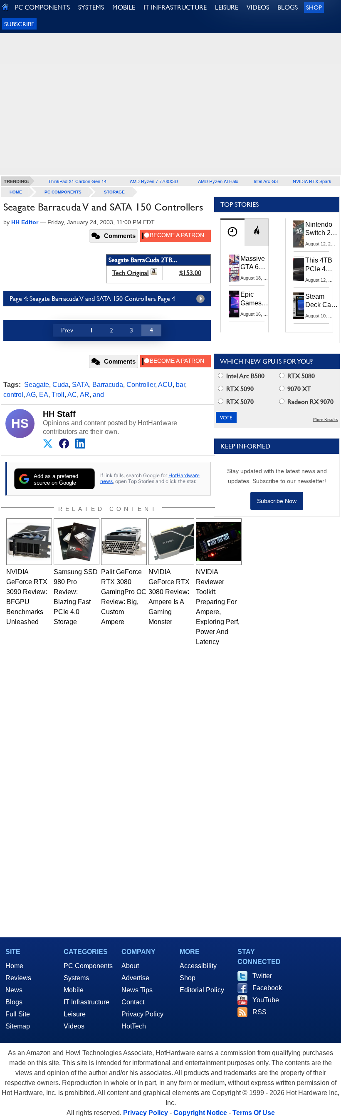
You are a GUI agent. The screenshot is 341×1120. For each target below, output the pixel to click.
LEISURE (226, 7)
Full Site (17, 1014)
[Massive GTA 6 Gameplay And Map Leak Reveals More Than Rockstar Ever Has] (234, 268)
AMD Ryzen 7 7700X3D (154, 181)
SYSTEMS (91, 7)
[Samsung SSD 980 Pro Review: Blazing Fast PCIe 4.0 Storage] (76, 541)
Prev (67, 330)
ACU (165, 384)
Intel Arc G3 (266, 181)
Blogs (13, 1002)
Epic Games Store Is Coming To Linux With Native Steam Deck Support (256, 299)
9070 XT (298, 389)
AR (84, 394)
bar (180, 384)
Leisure (75, 1014)
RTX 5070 (239, 402)
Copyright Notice (200, 1112)
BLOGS (287, 7)
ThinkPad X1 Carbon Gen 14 (77, 181)
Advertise (135, 977)
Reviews (18, 977)
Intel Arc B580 (244, 376)
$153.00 (190, 273)
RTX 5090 (239, 389)
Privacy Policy (142, 1014)
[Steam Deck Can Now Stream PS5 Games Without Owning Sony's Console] (299, 305)
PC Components (63, 192)
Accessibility (198, 965)
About (130, 965)
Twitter (262, 975)
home (16, 192)
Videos (74, 1026)
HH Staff (59, 414)
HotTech (133, 1026)
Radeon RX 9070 (310, 402)
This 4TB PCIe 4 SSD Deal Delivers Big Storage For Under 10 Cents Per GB (320, 265)
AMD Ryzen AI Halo (218, 181)
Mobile (74, 990)
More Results (325, 419)
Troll (58, 394)
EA (43, 394)
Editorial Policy (202, 990)
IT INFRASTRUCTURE (175, 7)
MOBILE (123, 7)
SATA (80, 384)
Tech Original (130, 273)
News (13, 990)
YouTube (265, 1000)
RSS (259, 1012)
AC (72, 394)
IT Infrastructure (86, 1002)
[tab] (232, 232)
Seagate (36, 384)
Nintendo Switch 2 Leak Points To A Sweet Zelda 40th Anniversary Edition (323, 229)
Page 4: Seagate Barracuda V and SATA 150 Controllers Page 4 (92, 298)
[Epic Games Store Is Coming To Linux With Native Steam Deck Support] (234, 303)
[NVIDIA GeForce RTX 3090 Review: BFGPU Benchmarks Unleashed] (29, 541)
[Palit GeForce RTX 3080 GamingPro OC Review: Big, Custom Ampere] (123, 541)
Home (14, 965)
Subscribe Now (277, 501)
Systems (76, 977)
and (98, 394)
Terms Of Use (253, 1112)
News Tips (137, 990)
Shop (314, 7)
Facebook (267, 987)
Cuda (60, 384)
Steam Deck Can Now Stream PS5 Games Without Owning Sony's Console (320, 301)
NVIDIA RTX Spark (312, 181)
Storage (114, 192)
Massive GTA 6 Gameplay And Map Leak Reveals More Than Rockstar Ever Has (256, 263)
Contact (132, 1002)
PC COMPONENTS (42, 7)
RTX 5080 (300, 376)
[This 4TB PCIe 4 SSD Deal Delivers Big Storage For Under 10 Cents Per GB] (299, 269)
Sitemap (17, 1026)
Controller (140, 384)
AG (31, 394)
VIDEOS (258, 7)
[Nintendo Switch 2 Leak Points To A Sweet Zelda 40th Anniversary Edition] (299, 234)
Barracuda (107, 384)
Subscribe (19, 23)
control (13, 394)
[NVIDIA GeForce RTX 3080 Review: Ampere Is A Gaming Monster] (171, 541)
